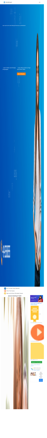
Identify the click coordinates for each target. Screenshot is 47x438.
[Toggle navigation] (39, 2)
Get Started (40, 380)
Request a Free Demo (36, 362)
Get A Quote (21, 74)
